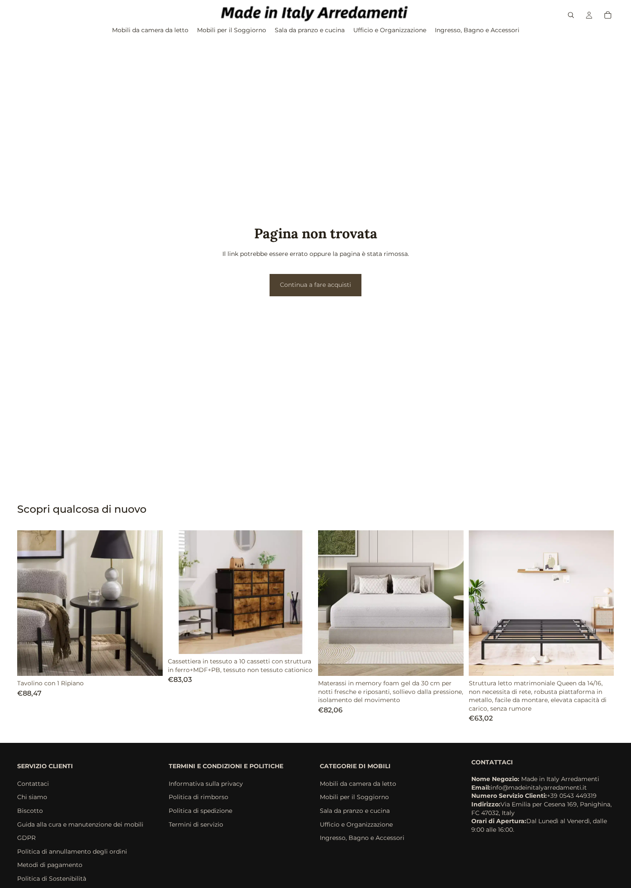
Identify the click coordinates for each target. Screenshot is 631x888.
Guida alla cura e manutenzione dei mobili (80, 824)
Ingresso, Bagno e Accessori (362, 838)
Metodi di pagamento (49, 865)
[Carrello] (607, 15)
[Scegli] (149, 662)
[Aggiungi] (299, 640)
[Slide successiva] (150, 602)
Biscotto (30, 811)
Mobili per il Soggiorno (354, 797)
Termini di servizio (196, 824)
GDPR (26, 838)
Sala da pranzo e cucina (355, 811)
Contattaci (33, 784)
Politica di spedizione (200, 811)
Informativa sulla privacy (206, 784)
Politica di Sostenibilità (51, 878)
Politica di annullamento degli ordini (72, 851)
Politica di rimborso (198, 797)
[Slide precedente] (30, 602)
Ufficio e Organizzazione (356, 824)
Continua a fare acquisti (315, 285)
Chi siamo (32, 797)
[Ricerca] (570, 15)
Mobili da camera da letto (358, 784)
